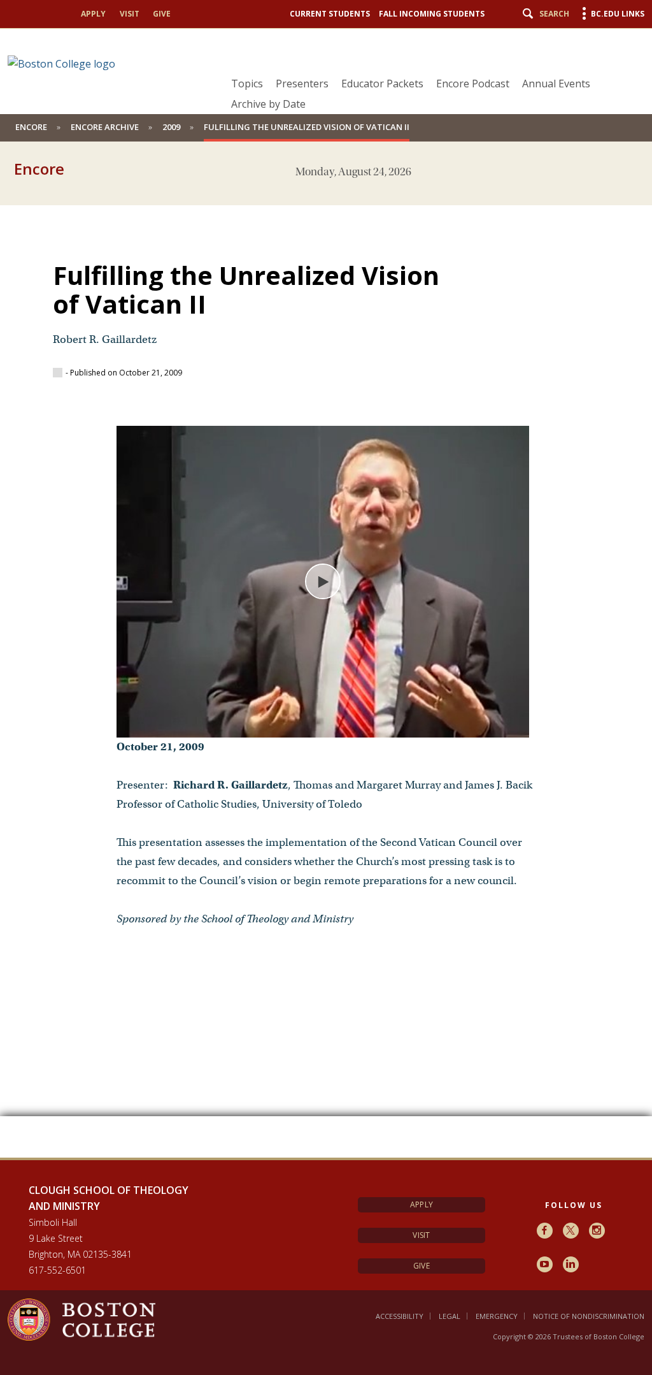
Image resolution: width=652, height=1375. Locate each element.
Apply (93, 13)
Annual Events (556, 83)
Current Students (330, 13)
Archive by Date (268, 104)
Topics (247, 83)
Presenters (302, 83)
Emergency (497, 1316)
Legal (449, 1316)
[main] (326, 672)
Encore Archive (105, 127)
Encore (31, 127)
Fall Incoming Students (432, 13)
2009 (171, 127)
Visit (129, 13)
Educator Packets (382, 83)
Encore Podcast (472, 83)
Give (162, 13)
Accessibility (399, 1316)
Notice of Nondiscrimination (588, 1316)
